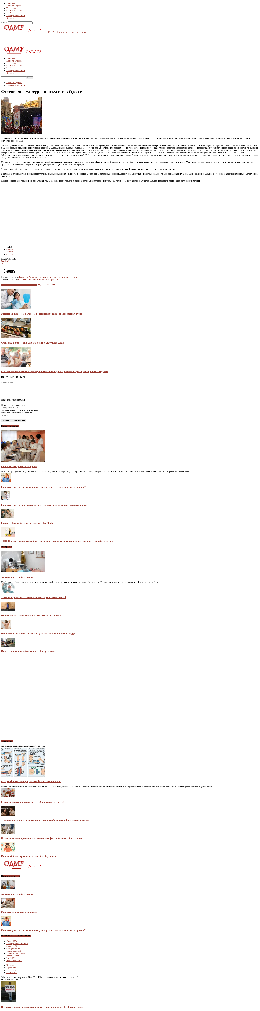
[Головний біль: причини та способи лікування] (8, 851)
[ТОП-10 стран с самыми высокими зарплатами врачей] (8, 592)
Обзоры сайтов (15, 948)
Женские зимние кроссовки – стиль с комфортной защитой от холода (41, 838)
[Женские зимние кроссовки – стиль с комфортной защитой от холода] (8, 833)
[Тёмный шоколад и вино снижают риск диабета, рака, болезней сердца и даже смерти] (8, 815)
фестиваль (11, 254)
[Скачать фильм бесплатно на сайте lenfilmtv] (7, 518)
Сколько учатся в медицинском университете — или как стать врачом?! (44, 486)
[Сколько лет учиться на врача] (23, 461)
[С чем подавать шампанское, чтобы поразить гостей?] (8, 797)
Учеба (9, 13)
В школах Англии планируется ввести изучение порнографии (48, 277)
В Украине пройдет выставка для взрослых (38, 279)
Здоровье (10, 3)
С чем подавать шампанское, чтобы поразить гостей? (32, 802)
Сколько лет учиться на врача (19, 466)
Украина (10, 252)
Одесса (9, 249)
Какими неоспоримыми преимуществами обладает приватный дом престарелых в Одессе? (54, 371)
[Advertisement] (50, 39)
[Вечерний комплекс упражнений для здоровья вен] (23, 776)
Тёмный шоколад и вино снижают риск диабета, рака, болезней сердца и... (45, 820)
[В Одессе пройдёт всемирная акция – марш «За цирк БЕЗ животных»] (8, 1002)
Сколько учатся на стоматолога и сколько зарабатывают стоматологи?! (44, 505)
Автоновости (14, 956)
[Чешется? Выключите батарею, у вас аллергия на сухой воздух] (6, 628)
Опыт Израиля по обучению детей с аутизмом (28, 651)
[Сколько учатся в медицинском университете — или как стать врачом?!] (6, 481)
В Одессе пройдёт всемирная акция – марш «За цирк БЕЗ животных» (42, 1006)
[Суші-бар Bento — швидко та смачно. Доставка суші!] (16, 337)
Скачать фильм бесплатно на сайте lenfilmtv (27, 523)
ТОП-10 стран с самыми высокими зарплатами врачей (33, 597)
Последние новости (15, 15)
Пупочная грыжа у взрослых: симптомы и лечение (31, 615)
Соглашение (12, 970)
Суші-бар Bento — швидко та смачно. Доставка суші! (32, 342)
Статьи (11, 941)
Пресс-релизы (12, 967)
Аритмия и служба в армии (17, 577)
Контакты (11, 18)
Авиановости (14, 960)
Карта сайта (11, 972)
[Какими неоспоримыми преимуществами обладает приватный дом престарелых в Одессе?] (16, 366)
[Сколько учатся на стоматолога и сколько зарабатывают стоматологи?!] (5, 500)
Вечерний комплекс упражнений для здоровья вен (31, 781)
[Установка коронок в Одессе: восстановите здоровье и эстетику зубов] (16, 308)
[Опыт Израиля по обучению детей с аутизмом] (8, 646)
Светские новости (14, 10)
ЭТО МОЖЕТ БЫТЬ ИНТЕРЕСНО (19, 285)
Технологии (12, 8)
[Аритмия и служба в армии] (23, 572)
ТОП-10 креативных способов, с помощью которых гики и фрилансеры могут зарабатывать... (57, 541)
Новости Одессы (14, 6)
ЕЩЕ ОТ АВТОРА (46, 285)
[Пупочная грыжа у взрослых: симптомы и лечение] (8, 610)
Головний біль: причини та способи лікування (28, 856)
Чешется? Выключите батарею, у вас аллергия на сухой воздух (38, 633)
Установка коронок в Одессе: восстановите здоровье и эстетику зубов (42, 313)
